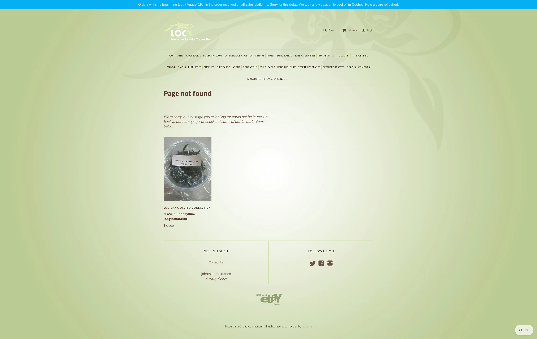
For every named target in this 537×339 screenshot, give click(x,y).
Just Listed (194, 67)
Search (332, 30)
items (352, 30)
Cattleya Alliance (235, 55)
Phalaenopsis (326, 55)
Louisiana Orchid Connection (187, 207)
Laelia (298, 55)
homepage (190, 122)
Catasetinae (256, 55)
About (236, 67)
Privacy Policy (216, 278)
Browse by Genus (275, 79)
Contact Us (216, 262)
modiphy (307, 326)
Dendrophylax (286, 67)
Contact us (250, 67)
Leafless (310, 55)
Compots (364, 67)
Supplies (209, 67)
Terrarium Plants (309, 67)
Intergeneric (360, 55)
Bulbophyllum (212, 55)
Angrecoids (193, 55)
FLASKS (182, 67)
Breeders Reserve (333, 67)
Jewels (271, 55)
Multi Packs (267, 67)
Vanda (171, 67)
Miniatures (254, 78)
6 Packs (351, 67)
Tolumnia (343, 55)
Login (367, 30)
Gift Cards (223, 67)
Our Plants (176, 55)
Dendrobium (285, 55)
